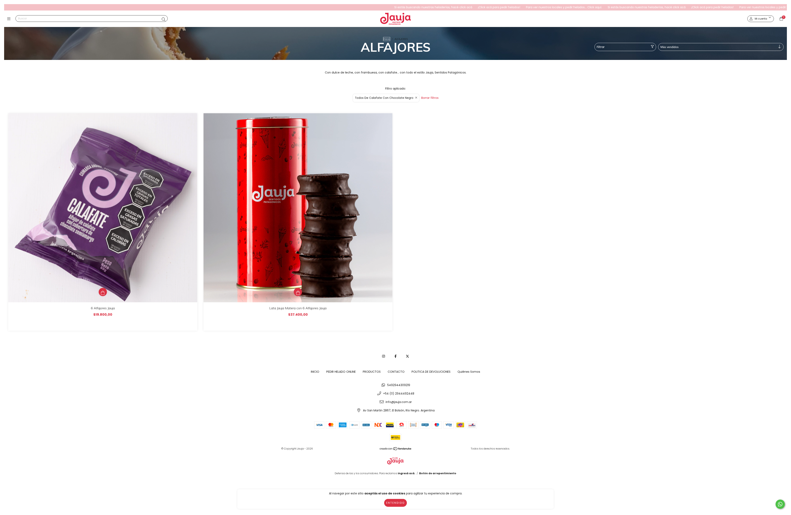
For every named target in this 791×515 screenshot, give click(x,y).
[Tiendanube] (395, 449)
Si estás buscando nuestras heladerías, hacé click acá (381, 7)
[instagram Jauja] (383, 356)
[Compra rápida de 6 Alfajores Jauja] (103, 292)
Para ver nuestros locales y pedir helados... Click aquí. (512, 7)
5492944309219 (398, 385)
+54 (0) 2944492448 (398, 393)
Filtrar (601, 47)
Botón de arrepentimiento (437, 473)
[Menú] (9, 19)
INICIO (315, 372)
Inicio (386, 39)
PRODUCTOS (372, 372)
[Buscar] (163, 19)
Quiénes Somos (469, 372)
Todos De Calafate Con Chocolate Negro (384, 98)
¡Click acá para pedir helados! (447, 7)
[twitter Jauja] (407, 356)
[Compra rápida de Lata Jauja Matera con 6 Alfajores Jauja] (298, 292)
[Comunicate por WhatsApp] (780, 504)
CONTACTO (396, 372)
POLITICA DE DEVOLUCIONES (431, 372)
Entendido (395, 502)
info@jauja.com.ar (399, 402)
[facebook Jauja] (395, 356)
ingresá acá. (406, 473)
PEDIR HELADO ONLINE (341, 372)
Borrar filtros (430, 98)
